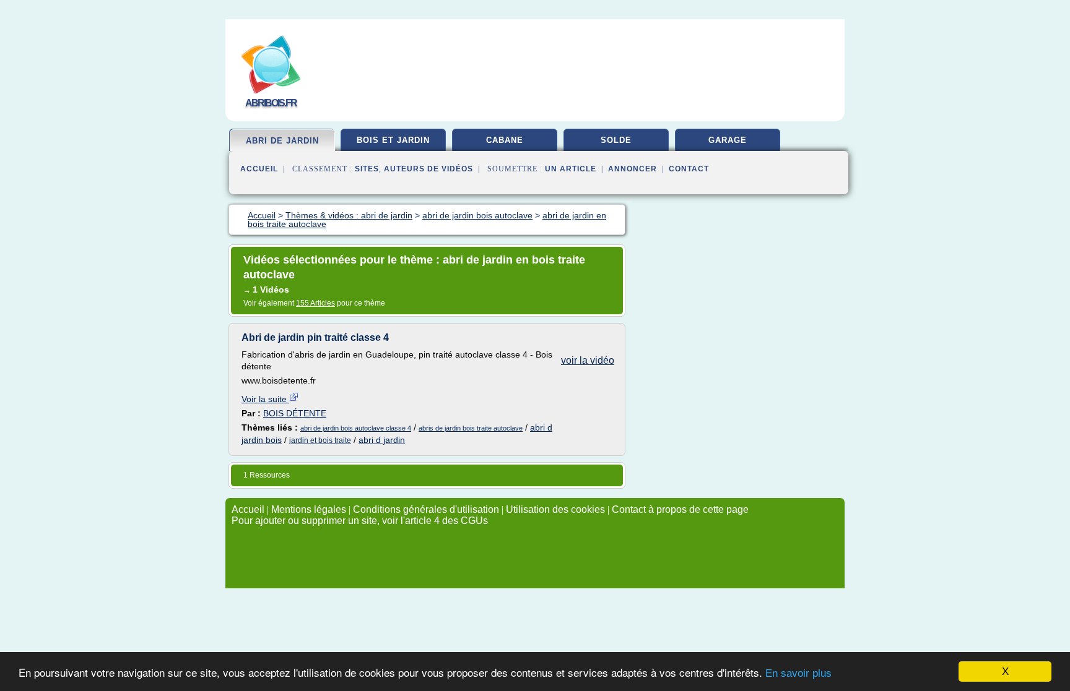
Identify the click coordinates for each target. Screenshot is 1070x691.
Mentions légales (308, 509)
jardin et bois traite (320, 440)
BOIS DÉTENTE (294, 413)
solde (616, 140)
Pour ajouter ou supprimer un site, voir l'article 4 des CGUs (360, 520)
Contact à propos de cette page (680, 509)
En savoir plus (798, 673)
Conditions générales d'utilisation (426, 509)
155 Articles (315, 303)
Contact (689, 169)
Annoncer (632, 169)
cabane (504, 140)
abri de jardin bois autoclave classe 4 (355, 428)
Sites (367, 169)
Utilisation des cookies (555, 509)
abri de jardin (282, 140)
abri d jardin (382, 440)
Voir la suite (265, 399)
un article (570, 169)
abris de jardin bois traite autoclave (471, 428)
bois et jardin (393, 140)
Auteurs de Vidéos (428, 169)
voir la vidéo (587, 360)
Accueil (259, 169)
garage (727, 140)
